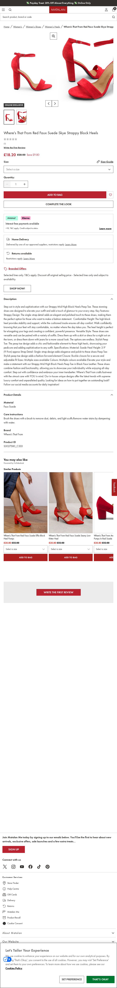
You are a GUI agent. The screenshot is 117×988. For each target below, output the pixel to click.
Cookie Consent (14, 923)
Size (6, 161)
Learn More (70, 244)
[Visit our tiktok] (39, 866)
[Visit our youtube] (22, 866)
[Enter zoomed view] (53, 36)
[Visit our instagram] (13, 866)
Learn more (105, 228)
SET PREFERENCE (72, 979)
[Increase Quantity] (24, 184)
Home (6, 26)
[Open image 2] (21, 117)
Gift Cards (12, 894)
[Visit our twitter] (4, 866)
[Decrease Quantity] (7, 184)
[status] (16, 184)
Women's (17, 26)
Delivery (11, 900)
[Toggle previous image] (48, 103)
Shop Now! (17, 288)
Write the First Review (14, 147)
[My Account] (106, 9)
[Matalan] (58, 9)
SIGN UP (13, 849)
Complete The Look (58, 204)
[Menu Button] (3, 9)
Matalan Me (13, 911)
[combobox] (58, 169)
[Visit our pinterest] (47, 866)
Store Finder (13, 883)
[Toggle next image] (55, 103)
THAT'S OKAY (100, 979)
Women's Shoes (33, 26)
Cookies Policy (13, 968)
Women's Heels (52, 26)
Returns (10, 906)
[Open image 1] (9, 117)
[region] (58, 965)
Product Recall (13, 917)
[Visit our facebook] (30, 866)
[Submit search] (10, 9)
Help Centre (13, 888)
